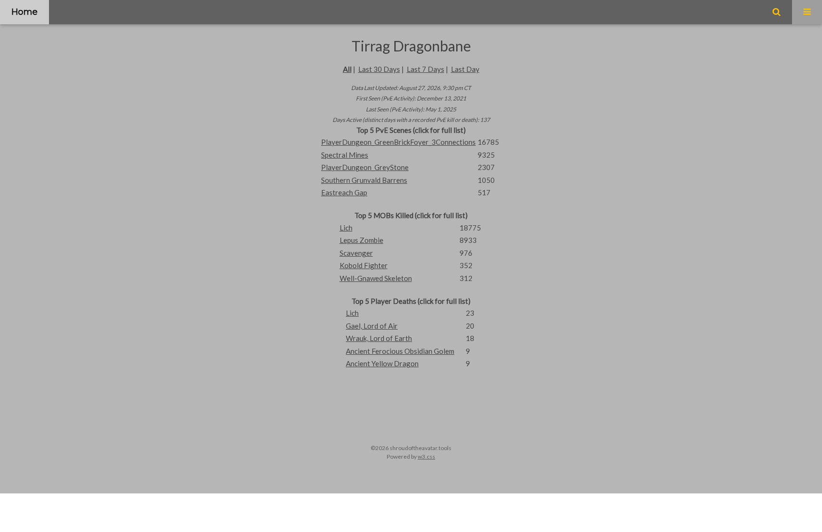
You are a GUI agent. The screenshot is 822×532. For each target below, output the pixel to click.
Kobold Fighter (364, 265)
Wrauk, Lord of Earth (379, 338)
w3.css (426, 456)
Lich (346, 227)
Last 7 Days (425, 69)
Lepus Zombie (361, 240)
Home (24, 12)
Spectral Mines (344, 155)
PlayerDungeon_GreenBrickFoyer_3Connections (398, 142)
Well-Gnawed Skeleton (376, 278)
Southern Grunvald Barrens (364, 180)
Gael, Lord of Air (372, 325)
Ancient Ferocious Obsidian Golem (400, 351)
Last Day (465, 69)
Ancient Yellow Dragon (382, 363)
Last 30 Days (379, 69)
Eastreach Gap (344, 192)
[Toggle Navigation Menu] (807, 12)
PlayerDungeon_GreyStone (365, 167)
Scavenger (356, 253)
